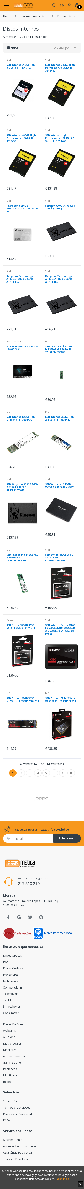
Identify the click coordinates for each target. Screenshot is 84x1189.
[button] (54, 5)
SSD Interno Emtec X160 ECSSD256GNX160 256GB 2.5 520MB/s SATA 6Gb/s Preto (60, 629)
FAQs (6, 1120)
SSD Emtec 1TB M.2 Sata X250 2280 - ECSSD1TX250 (60, 700)
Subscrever (67, 838)
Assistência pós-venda (17, 1152)
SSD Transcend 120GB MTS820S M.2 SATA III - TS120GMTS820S (58, 349)
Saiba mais (62, 1179)
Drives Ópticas (12, 955)
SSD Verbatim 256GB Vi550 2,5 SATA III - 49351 (60, 486)
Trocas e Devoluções (17, 1159)
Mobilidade (10, 1075)
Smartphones (11, 1006)
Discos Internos (15, 620)
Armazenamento (34, 16)
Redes (7, 1082)
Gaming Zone (12, 1062)
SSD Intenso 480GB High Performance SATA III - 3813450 (21, 138)
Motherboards (12, 1043)
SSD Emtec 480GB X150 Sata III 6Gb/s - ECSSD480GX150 (59, 557)
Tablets (8, 1000)
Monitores (10, 1050)
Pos (5, 962)
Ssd (8, 60)
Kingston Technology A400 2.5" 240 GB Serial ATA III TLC (20, 279)
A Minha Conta (12, 1140)
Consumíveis (11, 1013)
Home (7, 16)
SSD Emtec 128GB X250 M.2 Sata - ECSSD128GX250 (22, 700)
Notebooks (10, 981)
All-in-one (9, 1037)
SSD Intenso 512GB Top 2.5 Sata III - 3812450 (20, 66)
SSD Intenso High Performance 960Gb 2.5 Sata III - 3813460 (59, 138)
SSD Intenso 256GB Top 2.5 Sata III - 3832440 (59, 418)
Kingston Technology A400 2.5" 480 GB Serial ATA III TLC (59, 279)
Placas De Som (13, 1024)
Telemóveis (10, 994)
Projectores (10, 974)
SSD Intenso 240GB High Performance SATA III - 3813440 (60, 67)
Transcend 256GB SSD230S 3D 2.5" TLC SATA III (22, 208)
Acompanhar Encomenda (19, 1146)
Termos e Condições (16, 1107)
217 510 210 (29, 883)
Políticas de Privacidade (18, 1114)
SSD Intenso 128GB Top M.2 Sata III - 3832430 (20, 418)
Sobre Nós (10, 1101)
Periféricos (10, 1069)
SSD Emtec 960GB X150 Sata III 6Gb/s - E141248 (20, 626)
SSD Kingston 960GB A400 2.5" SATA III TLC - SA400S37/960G (22, 487)
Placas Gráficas (13, 968)
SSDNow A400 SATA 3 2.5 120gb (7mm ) (60, 207)
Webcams (9, 1030)
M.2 (47, 341)
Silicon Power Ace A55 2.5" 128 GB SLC (22, 348)
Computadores (12, 987)
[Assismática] (23, 5)
